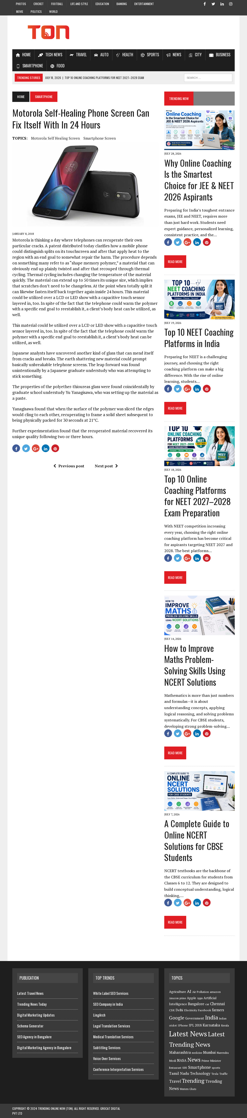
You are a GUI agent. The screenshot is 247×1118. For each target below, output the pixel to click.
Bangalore (196, 1004)
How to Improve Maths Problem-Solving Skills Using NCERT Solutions (194, 664)
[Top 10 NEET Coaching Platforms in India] (199, 316)
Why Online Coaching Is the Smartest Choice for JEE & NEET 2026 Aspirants (199, 179)
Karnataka (211, 1025)
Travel (175, 1081)
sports (216, 1068)
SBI (184, 1068)
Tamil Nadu (179, 1073)
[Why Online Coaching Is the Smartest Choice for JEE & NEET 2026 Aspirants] (199, 147)
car (207, 1004)
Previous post (71, 466)
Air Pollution (200, 992)
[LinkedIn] (222, 3)
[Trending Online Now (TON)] (123, 32)
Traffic (223, 1074)
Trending (193, 1080)
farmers (218, 1010)
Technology (200, 1073)
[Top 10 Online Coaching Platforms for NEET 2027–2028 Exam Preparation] (199, 462)
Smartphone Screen (99, 138)
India (211, 1017)
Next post (104, 466)
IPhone (183, 1025)
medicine (197, 1052)
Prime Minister (211, 1061)
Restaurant (175, 1067)
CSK (172, 1010)
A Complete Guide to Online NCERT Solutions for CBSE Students (196, 840)
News (193, 1059)
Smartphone (199, 1067)
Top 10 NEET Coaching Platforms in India (198, 337)
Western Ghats (188, 1089)
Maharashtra (180, 1052)
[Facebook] (205, 3)
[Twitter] (213, 3)
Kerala (225, 1025)
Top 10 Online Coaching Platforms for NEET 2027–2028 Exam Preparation (197, 495)
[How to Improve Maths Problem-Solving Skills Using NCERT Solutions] (199, 632)
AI (189, 991)
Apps (200, 998)
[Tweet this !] (26, 448)
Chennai (217, 1003)
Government (194, 1018)
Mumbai (209, 1052)
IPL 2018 (195, 1025)
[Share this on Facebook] (16, 448)
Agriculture (177, 992)
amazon (215, 992)
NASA (181, 1060)
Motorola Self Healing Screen (55, 138)
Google (176, 1018)
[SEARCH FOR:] (208, 77)
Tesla (214, 1074)
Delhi (179, 1010)
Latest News (188, 1033)
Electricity (190, 1010)
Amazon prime (177, 998)
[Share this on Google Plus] (36, 448)
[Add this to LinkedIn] (45, 448)
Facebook (204, 1010)
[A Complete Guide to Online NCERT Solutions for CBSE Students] (199, 807)
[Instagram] (231, 3)
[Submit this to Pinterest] (55, 448)
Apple (191, 998)
